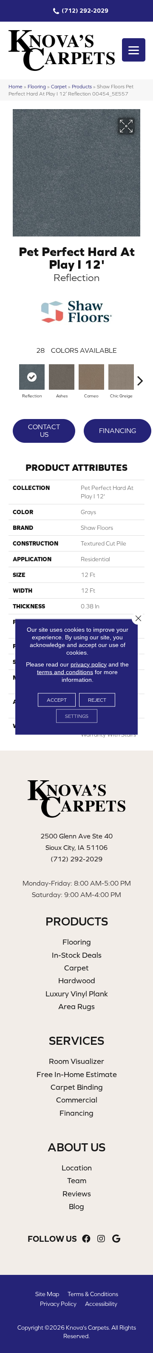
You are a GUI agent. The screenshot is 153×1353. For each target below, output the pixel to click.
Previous (12, 376)
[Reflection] (32, 377)
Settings (76, 716)
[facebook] (86, 1239)
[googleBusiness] (116, 1239)
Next (140, 376)
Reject (97, 700)
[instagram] (101, 1239)
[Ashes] (61, 377)
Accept (57, 700)
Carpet (59, 86)
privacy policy (89, 664)
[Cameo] (91, 377)
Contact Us (44, 430)
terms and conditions (65, 671)
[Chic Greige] (121, 377)
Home (15, 86)
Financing (117, 430)
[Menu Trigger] (133, 50)
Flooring (37, 86)
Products (82, 86)
